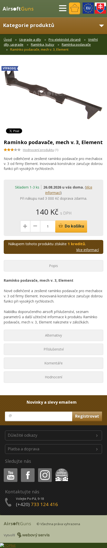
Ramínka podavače (76, 44)
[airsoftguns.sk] (100, 8)
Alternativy (53, 335)
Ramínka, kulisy (42, 44)
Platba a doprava (23, 449)
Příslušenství (54, 349)
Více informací (87, 249)
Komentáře (53, 363)
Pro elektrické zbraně (65, 39)
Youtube (9, 469)
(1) (40, 150)
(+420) (37, 504)
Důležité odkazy (22, 435)
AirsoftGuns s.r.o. (20, 8)
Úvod (8, 39)
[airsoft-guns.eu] (88, 8)
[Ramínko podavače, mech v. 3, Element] (53, 95)
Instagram (44, 469)
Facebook (27, 469)
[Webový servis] (33, 535)
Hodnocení (53, 377)
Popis (53, 265)
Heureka (60, 469)
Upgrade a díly (30, 39)
